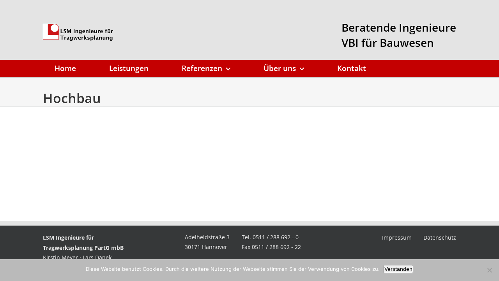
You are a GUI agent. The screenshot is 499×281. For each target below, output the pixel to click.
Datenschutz (439, 237)
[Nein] (489, 270)
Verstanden (398, 269)
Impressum (397, 237)
